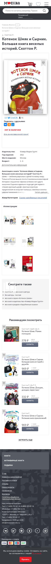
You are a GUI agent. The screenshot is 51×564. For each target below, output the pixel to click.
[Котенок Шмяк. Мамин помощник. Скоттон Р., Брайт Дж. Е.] (11, 334)
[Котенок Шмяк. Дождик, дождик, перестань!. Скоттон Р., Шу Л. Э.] (11, 394)
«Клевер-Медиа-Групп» (24, 301)
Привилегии (7, 490)
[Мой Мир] (12, 124)
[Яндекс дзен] (37, 530)
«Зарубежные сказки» (21, 304)
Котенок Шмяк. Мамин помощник (31, 332)
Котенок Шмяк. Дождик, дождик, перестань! (32, 389)
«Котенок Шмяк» (18, 298)
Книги (11, 25)
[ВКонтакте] (5, 124)
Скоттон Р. (9, 35)
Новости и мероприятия (12, 477)
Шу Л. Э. (33, 385)
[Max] (45, 530)
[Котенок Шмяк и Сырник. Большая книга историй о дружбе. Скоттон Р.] (11, 366)
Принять (25, 559)
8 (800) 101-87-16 (27, 506)
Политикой (36, 553)
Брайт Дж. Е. (34, 329)
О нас (4, 473)
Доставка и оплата (9, 480)
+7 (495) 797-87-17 (13, 517)
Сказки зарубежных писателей (33, 197)
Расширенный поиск (23, 16)
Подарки (8, 465)
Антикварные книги (14, 460)
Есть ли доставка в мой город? (16, 134)
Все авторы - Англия (13, 295)
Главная (5, 25)
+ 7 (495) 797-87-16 (13, 506)
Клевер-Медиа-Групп (28, 151)
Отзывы (5, 483)
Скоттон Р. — (17, 292)
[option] (25, 338)
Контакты (6, 494)
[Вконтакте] (5, 530)
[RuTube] (13, 530)
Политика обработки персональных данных (11, 498)
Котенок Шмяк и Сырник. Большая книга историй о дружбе (33, 362)
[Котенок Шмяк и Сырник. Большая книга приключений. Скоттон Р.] (11, 422)
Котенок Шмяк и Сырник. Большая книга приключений (34, 417)
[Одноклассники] (9, 124)
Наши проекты (8, 487)
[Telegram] (21, 530)
